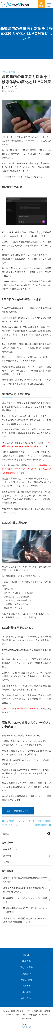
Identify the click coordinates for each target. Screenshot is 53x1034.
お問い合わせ (26, 998)
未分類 (6, 862)
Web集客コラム (10, 849)
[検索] (48, 834)
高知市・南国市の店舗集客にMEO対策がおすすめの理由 (25, 880)
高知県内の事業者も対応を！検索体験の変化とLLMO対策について (25, 890)
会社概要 (26, 992)
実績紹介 (26, 974)
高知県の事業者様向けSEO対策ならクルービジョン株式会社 (25, 910)
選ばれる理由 (26, 967)
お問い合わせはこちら (18, 811)
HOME (26, 955)
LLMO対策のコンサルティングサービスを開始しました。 (25, 900)
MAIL (41, 6)
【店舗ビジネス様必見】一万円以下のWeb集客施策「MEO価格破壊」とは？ (25, 920)
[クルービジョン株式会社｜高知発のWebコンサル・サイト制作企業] (15, 5)
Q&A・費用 (26, 980)
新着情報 (7, 856)
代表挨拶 (26, 986)
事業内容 (26, 961)
